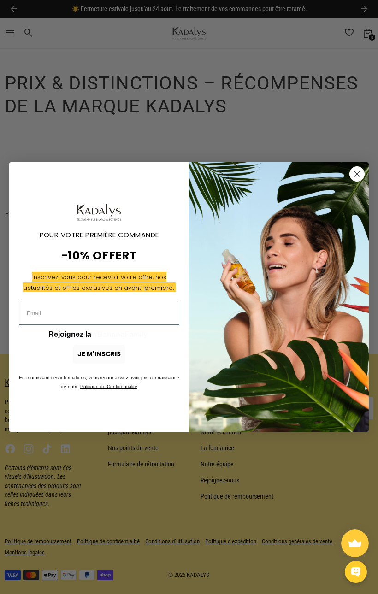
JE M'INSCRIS (99, 354)
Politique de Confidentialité (108, 386)
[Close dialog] (357, 174)
